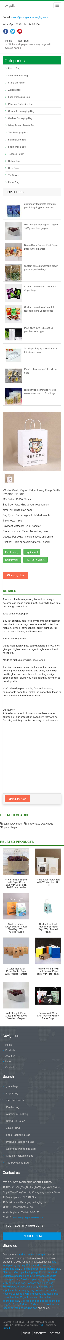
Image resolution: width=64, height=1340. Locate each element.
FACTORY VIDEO (35, 560)
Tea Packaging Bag (18, 132)
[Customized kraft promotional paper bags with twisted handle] (48, 906)
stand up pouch (14, 1100)
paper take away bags (40, 823)
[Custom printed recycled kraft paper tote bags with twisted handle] (16, 906)
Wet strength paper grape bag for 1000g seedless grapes (41, 226)
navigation (10, 5)
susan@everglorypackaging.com (29, 17)
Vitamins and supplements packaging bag (28, 1288)
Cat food (13, 1304)
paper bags (10, 827)
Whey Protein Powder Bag (21, 125)
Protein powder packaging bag (20, 1286)
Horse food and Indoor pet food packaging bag (31, 1306)
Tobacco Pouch (16, 153)
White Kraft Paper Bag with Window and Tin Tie (48, 882)
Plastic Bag (14, 68)
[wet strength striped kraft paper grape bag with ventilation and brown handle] (16, 862)
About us (10, 1056)
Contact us (11, 1067)
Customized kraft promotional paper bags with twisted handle (48, 927)
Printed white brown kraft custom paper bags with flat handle (48, 971)
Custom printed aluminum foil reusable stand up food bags (39, 308)
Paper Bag (23, 40)
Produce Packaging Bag (20, 104)
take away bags (12, 823)
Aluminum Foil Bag (18, 75)
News (8, 1061)
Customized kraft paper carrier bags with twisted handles (16, 971)
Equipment (32, 552)
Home (8, 40)
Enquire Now (32, 1236)
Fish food (36, 1304)
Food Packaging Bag (19, 96)
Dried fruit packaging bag (35, 1279)
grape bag (11, 1086)
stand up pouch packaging (31, 1254)
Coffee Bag (14, 161)
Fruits (42, 1272)
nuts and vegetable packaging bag (30, 1274)
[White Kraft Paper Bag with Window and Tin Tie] (48, 862)
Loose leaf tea (11, 1297)
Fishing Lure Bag (17, 139)
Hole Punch (14, 168)
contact (55, 1332)
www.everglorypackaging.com (27, 1217)
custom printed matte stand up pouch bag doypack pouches (40, 205)
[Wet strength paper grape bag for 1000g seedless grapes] (16, 995)
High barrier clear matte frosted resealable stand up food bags (40, 391)
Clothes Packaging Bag (20, 118)
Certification (11, 560)
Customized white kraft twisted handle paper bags (48, 1015)
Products (10, 1050)
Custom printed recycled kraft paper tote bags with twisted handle (16, 927)
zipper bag (11, 1093)
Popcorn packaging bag (40, 1283)
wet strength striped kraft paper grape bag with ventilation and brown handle (16, 883)
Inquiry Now (17, 575)
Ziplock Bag (14, 89)
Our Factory (12, 552)
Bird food (24, 1304)
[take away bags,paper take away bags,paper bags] (32, 441)
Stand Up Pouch (16, 82)
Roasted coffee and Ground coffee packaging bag (30, 1293)
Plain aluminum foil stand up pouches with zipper (38, 329)
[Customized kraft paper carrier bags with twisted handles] (16, 951)
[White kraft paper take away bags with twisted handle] (9, 478)
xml (41, 1324)
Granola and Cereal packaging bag (40, 1268)
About (26, 1332)
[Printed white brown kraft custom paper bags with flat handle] (48, 951)
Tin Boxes (13, 175)
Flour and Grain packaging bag (20, 1272)
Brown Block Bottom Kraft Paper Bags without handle (41, 246)
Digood (6, 1327)
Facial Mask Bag (17, 146)
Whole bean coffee (46, 1290)
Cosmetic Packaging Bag (21, 111)
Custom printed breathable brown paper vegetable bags (41, 267)
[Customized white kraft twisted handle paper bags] (48, 995)
